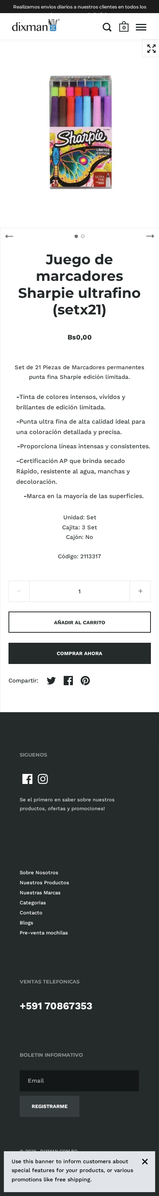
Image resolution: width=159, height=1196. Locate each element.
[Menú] (141, 27)
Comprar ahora (79, 653)
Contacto (31, 913)
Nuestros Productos (44, 882)
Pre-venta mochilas (44, 933)
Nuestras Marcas (40, 892)
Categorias (33, 902)
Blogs (26, 923)
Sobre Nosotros (39, 872)
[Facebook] (27, 779)
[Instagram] (43, 779)
